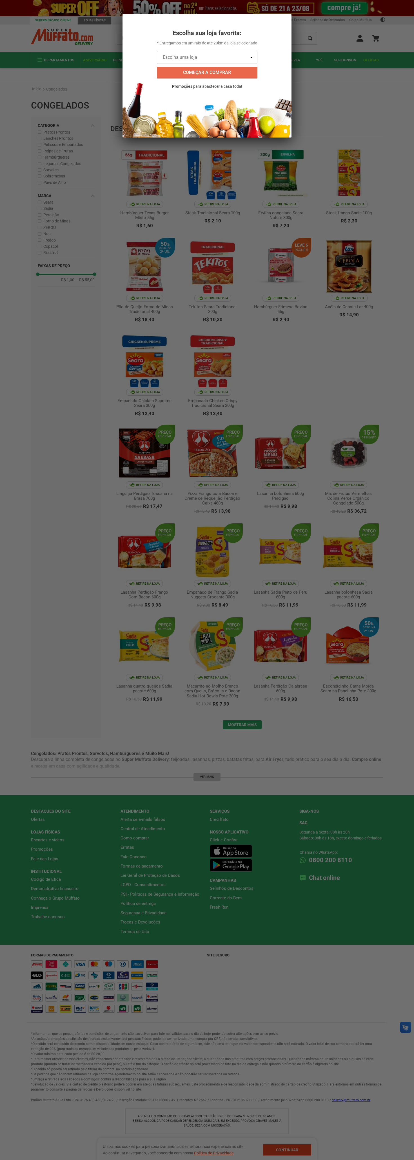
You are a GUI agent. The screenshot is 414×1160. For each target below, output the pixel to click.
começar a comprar (207, 72)
